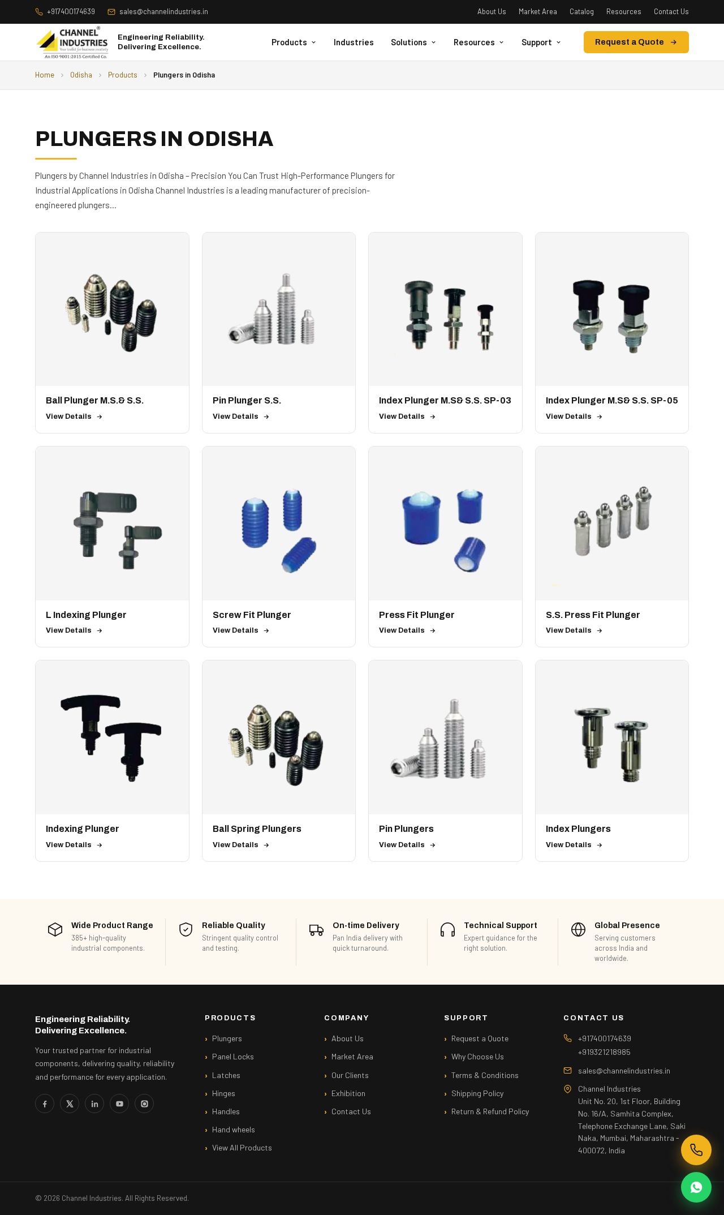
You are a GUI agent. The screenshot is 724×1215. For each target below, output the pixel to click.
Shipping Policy (477, 1093)
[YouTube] (119, 1103)
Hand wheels (233, 1129)
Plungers (227, 1038)
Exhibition (348, 1093)
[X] (69, 1103)
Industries (354, 42)
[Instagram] (144, 1103)
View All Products (242, 1147)
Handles (226, 1111)
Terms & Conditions (485, 1075)
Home (44, 74)
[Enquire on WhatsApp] (696, 1187)
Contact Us (671, 11)
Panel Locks (233, 1056)
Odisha (81, 74)
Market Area (538, 11)
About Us (491, 11)
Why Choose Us (477, 1056)
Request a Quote (629, 42)
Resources (623, 11)
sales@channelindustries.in (163, 11)
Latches (226, 1075)
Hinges (223, 1093)
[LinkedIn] (94, 1103)
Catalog (582, 11)
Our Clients (350, 1075)
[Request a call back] (696, 1150)
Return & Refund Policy (490, 1111)
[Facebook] (44, 1103)
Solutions (409, 42)
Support (537, 42)
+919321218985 (604, 1052)
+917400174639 (71, 11)
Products (289, 42)
